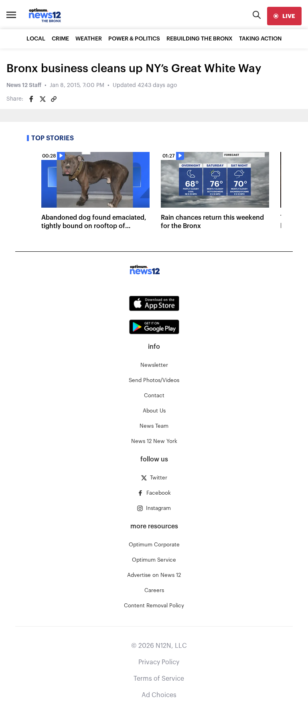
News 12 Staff (23, 85)
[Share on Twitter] (42, 99)
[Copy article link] (54, 99)
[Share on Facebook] (31, 99)
